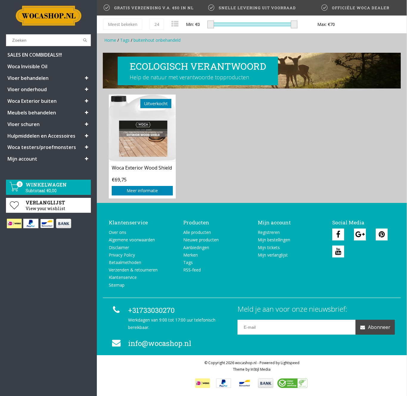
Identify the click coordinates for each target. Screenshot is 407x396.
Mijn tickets (269, 247)
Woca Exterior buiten (32, 101)
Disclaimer (119, 247)
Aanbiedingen (196, 247)
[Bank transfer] (63, 223)
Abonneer (379, 327)
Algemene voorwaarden (132, 240)
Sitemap (117, 285)
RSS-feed (192, 270)
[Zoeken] (85, 40)
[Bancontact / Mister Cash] (47, 223)
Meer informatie (142, 190)
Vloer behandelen (28, 78)
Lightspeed (290, 362)
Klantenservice (123, 277)
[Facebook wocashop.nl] (338, 234)
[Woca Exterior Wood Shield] (142, 127)
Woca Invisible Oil (27, 66)
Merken (190, 255)
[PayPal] (30, 223)
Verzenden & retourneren (133, 270)
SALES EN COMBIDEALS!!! (34, 55)
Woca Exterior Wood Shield (142, 167)
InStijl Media (261, 369)
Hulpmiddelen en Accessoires (41, 136)
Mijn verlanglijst (273, 255)
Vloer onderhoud (27, 89)
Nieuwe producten (201, 240)
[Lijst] (174, 24)
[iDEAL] (14, 223)
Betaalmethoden (125, 262)
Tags (125, 40)
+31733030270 (151, 310)
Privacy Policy (122, 255)
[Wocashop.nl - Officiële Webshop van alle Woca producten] (48, 15)
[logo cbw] (292, 383)
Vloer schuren (23, 124)
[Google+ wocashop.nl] (360, 234)
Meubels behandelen (31, 112)
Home (110, 40)
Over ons (117, 232)
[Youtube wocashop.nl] (338, 251)
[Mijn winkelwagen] (14, 189)
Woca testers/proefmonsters (41, 147)
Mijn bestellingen (274, 240)
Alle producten (197, 232)
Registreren (269, 232)
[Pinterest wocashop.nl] (382, 234)
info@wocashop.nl (159, 343)
